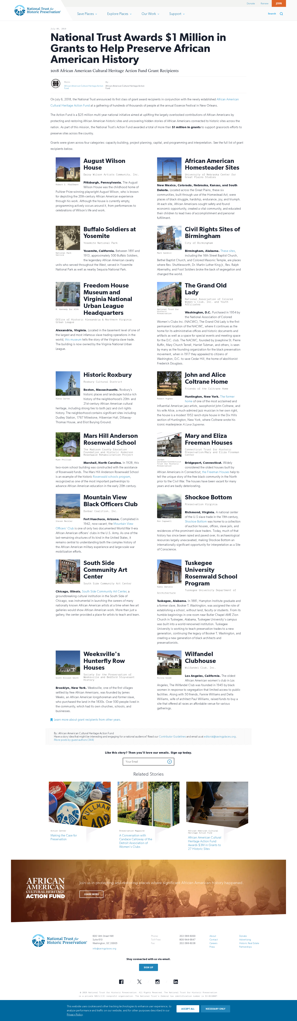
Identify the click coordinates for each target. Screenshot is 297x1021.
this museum (73, 339)
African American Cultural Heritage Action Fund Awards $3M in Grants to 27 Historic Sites (204, 843)
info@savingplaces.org (104, 948)
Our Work (148, 16)
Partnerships (245, 946)
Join (279, 3)
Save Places (85, 16)
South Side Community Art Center (104, 591)
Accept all (187, 1009)
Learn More (91, 894)
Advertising (245, 939)
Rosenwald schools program (111, 477)
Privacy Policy (74, 1014)
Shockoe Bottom (196, 521)
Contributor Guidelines (172, 736)
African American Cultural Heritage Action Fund (83, 87)
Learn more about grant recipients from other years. (87, 720)
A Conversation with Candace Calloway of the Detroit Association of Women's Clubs (135, 841)
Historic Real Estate (249, 943)
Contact (214, 939)
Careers (213, 943)
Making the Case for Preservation (64, 837)
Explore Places (117, 16)
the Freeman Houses (215, 472)
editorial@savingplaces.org (220, 736)
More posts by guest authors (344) (74, 739)
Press (212, 946)
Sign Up (148, 967)
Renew (264, 3)
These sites (228, 251)
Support (175, 16)
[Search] (282, 14)
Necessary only (215, 1009)
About (213, 936)
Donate (251, 3)
